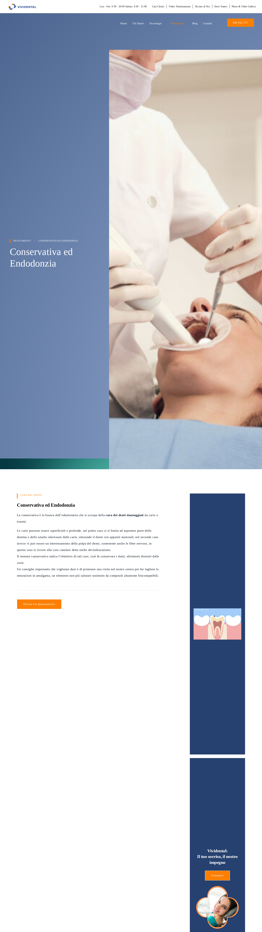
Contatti (207, 23)
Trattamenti (177, 23)
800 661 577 (240, 22)
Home (123, 23)
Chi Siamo (138, 23)
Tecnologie (155, 23)
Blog (195, 23)
